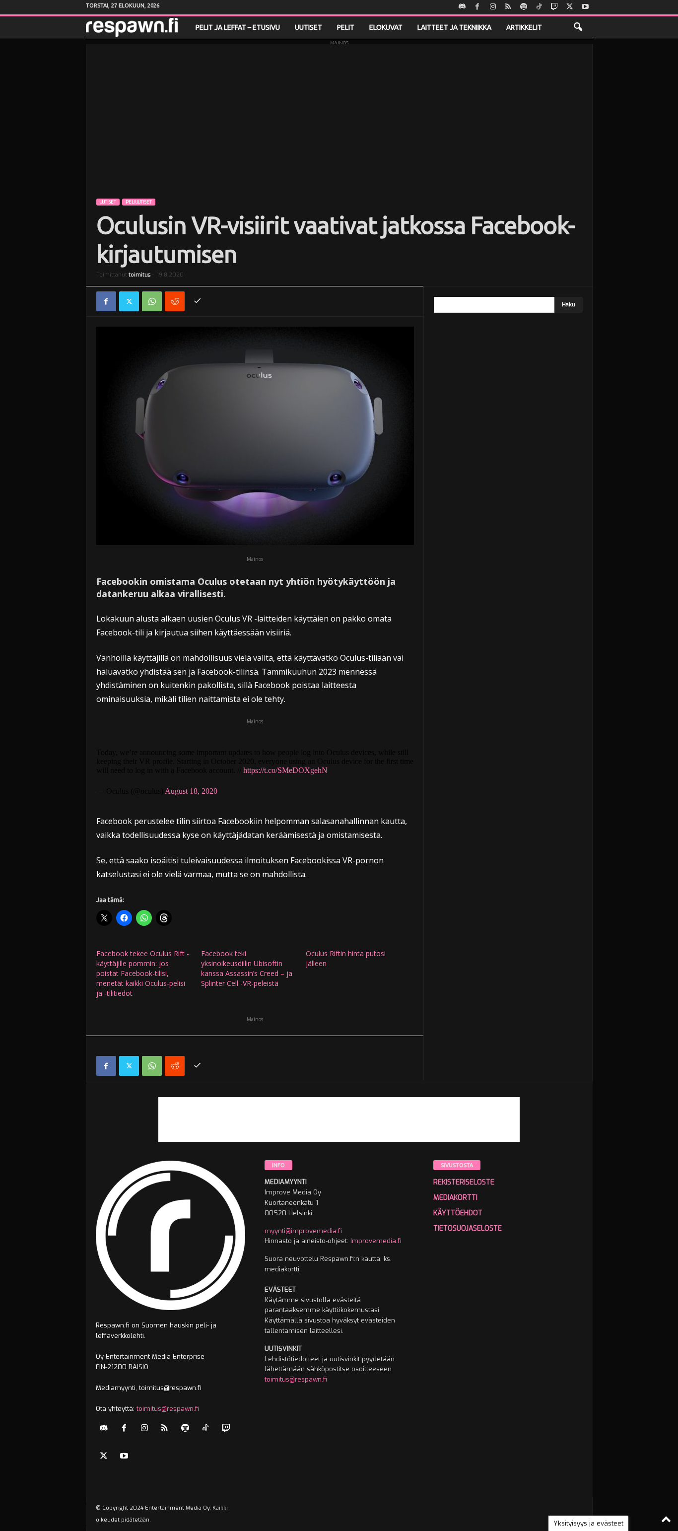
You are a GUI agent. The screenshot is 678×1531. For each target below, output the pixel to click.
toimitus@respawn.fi (167, 1408)
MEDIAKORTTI (455, 1197)
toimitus (139, 274)
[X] (570, 7)
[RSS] (508, 7)
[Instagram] (493, 7)
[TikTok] (539, 7)
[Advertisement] (339, 113)
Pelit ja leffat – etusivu (238, 27)
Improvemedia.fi (376, 1241)
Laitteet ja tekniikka (454, 27)
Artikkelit (524, 27)
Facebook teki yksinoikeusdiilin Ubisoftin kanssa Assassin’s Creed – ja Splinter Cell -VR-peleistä (246, 968)
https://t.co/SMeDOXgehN (285, 770)
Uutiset (308, 27)
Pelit (345, 27)
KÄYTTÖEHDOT (457, 1213)
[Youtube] (585, 7)
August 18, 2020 (191, 791)
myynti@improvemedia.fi (303, 1231)
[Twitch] (554, 7)
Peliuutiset (139, 202)
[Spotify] (524, 7)
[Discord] (462, 7)
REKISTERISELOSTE (463, 1182)
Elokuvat (386, 27)
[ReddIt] (175, 301)
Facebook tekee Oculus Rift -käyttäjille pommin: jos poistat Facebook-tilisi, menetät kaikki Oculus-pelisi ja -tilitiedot (142, 973)
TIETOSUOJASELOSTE (467, 1228)
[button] (578, 27)
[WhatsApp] (152, 301)
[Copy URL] (197, 301)
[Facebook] (477, 7)
